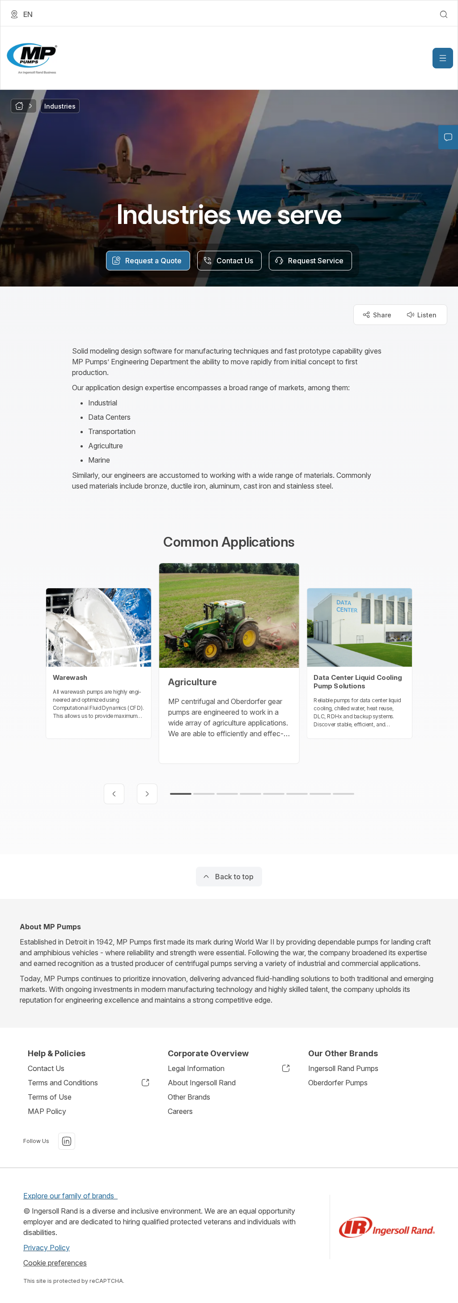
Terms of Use (50, 1096)
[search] (443, 14)
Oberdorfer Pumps (338, 1082)
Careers (180, 1111)
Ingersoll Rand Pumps (343, 1068)
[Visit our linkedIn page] (66, 1141)
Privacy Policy (46, 1247)
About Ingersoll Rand (202, 1082)
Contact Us (46, 1068)
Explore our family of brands (70, 1195)
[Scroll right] (147, 794)
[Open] (443, 58)
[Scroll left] (114, 794)
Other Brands (189, 1096)
